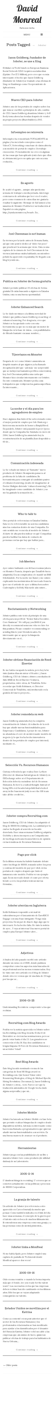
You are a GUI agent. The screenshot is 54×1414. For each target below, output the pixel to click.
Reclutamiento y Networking (27, 609)
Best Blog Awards (27, 1062)
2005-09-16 (27, 1273)
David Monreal (27, 14)
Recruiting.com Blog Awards (27, 1023)
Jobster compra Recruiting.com (27, 816)
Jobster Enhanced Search (27, 307)
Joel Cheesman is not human (27, 234)
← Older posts (10, 1365)
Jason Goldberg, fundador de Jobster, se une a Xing (27, 59)
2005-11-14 (27, 1174)
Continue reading (27, 170)
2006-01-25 (27, 1000)
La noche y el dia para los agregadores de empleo (27, 410)
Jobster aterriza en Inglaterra (27, 905)
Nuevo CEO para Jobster (27, 100)
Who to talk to (27, 514)
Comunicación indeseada (27, 463)
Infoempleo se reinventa (27, 132)
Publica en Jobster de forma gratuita (27, 281)
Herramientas (27, 1148)
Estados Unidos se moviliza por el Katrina (27, 1310)
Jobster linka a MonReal (27, 1247)
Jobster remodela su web (27, 714)
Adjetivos (27, 953)
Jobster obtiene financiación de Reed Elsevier (27, 661)
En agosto (27, 183)
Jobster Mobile (27, 1112)
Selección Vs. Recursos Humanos (27, 765)
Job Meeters (27, 561)
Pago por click (27, 855)
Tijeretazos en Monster (27, 354)
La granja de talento (27, 1199)
